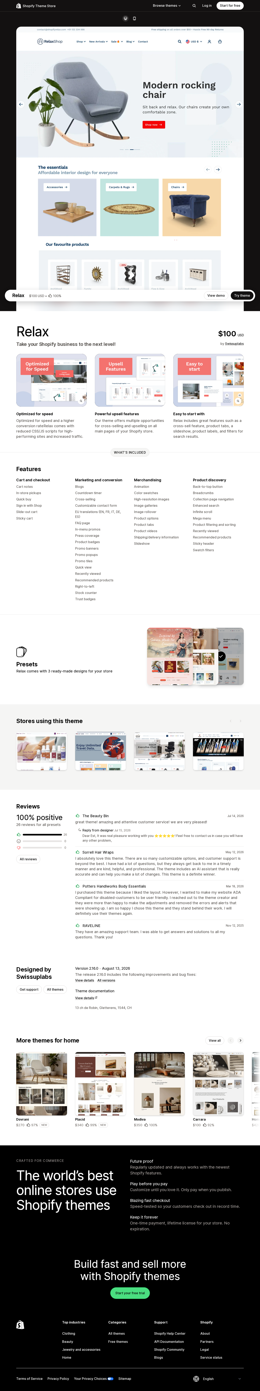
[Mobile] (134, 18)
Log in (207, 5)
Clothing (68, 1333)
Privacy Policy (58, 1379)
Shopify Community (169, 1349)
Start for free (230, 5)
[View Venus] (195, 656)
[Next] (240, 721)
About (205, 1333)
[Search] (194, 5)
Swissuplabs (234, 344)
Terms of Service (29, 1379)
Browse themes (165, 5)
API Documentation (169, 1342)
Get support (29, 989)
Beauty (67, 1342)
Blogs (158, 1357)
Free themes (118, 1342)
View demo (216, 295)
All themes (55, 989)
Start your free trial (130, 1293)
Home (66, 1357)
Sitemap (124, 1379)
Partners (206, 1342)
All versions (106, 980)
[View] (41, 752)
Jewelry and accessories (81, 1349)
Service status (211, 1357)
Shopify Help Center (169, 1333)
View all (215, 1040)
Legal (204, 1349)
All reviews (28, 859)
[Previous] (231, 721)
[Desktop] (125, 18)
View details (84, 980)
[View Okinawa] (170, 656)
